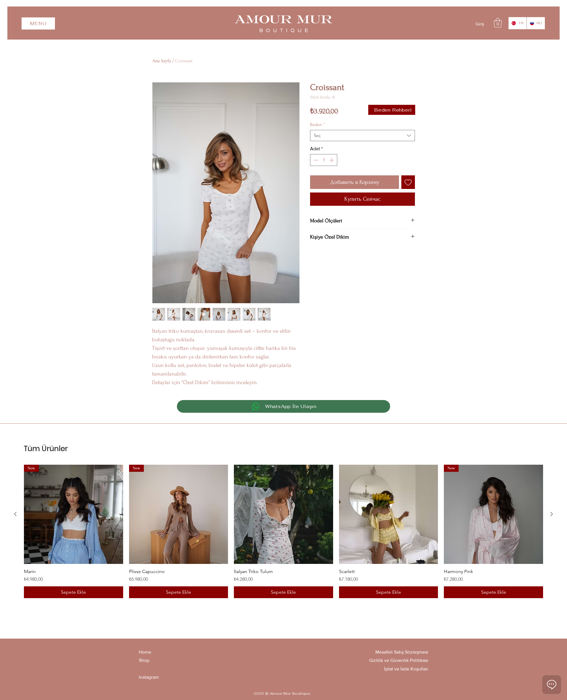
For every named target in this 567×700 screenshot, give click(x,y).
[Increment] (332, 160)
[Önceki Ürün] (15, 514)
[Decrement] (315, 160)
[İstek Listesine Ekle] (408, 182)
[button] (38, 23)
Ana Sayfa (161, 61)
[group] (283, 531)
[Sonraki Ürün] (551, 514)
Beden (317, 124)
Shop (144, 660)
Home (145, 652)
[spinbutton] (323, 160)
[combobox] (362, 135)
